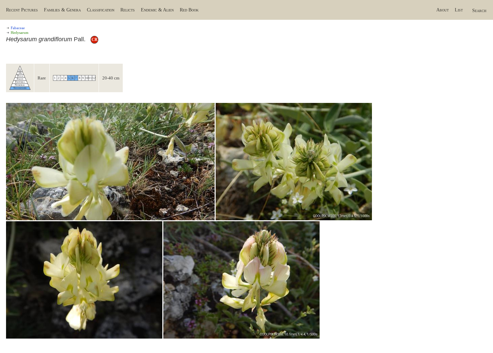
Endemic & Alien (157, 9)
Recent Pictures (22, 9)
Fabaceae (18, 28)
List (459, 9)
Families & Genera (62, 9)
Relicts (127, 9)
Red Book (189, 9)
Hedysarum (20, 33)
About (442, 9)
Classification (100, 9)
